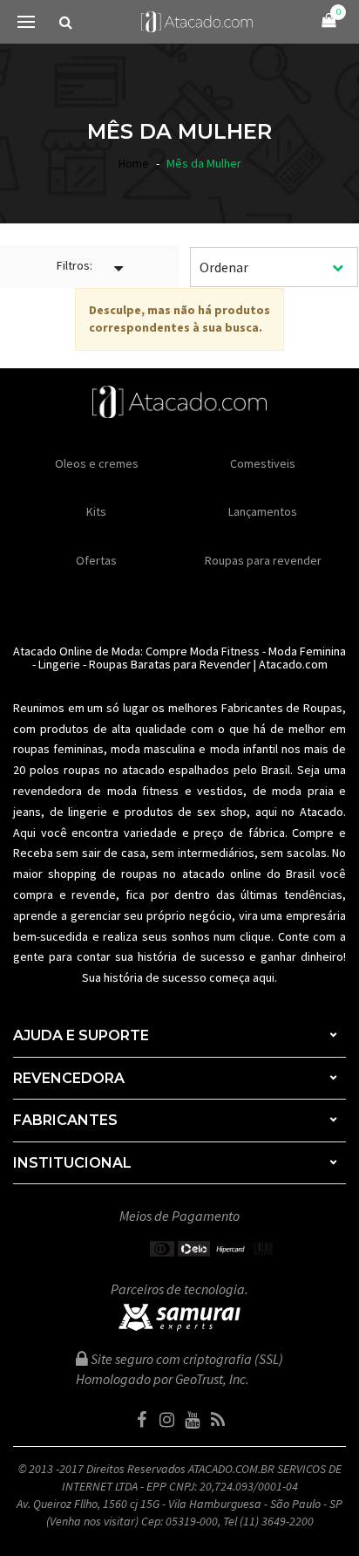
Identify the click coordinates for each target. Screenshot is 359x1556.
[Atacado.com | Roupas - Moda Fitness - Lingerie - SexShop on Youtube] (192, 1420)
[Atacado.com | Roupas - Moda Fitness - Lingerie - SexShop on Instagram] (167, 1420)
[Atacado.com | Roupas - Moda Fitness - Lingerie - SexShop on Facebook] (142, 1420)
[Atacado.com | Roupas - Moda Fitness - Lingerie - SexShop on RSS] (218, 1420)
